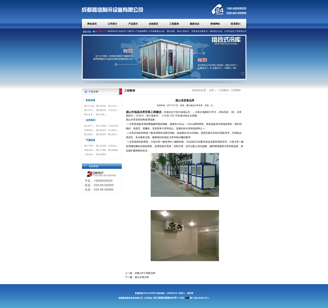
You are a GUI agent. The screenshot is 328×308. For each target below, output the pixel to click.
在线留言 (153, 23)
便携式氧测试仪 (91, 149)
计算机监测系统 (115, 145)
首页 (211, 90)
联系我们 (235, 23)
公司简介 (112, 23)
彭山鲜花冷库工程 (116, 129)
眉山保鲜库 (101, 134)
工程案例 (174, 23)
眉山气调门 (89, 145)
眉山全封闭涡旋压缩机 (118, 105)
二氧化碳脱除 (90, 154)
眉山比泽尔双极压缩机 (94, 114)
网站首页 (92, 23)
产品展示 (133, 23)
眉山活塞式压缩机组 (105, 114)
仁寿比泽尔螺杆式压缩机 (119, 109)
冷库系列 (90, 120)
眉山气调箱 (101, 149)
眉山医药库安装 (115, 134)
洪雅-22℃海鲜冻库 (145, 273)
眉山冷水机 (89, 105)
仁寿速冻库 (113, 125)
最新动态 (194, 23)
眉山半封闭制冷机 (92, 109)
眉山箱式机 (101, 105)
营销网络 (215, 23)
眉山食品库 (101, 129)
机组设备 (90, 100)
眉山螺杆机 (101, 109)
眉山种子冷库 (90, 125)
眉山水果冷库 (142, 277)
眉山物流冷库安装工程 (94, 134)
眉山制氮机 (113, 149)
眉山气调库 (101, 125)
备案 (187, 298)
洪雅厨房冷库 (90, 129)
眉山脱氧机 (101, 154)
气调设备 (90, 140)
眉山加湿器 (101, 145)
